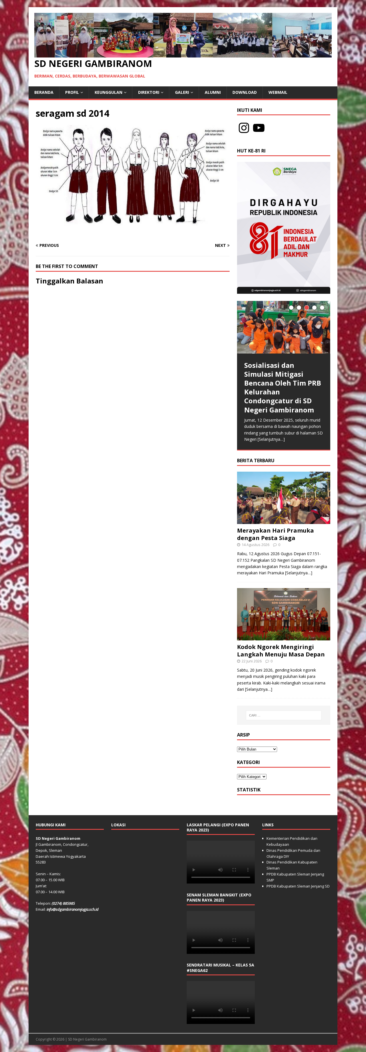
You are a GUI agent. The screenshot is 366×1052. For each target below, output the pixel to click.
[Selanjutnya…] (271, 439)
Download (244, 92)
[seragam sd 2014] (133, 234)
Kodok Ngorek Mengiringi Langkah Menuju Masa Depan (281, 650)
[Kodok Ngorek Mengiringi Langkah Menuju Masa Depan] (283, 637)
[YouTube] (259, 128)
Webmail (277, 92)
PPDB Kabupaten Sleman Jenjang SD (298, 886)
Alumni (213, 92)
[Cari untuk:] (284, 715)
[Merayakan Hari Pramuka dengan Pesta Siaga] (283, 520)
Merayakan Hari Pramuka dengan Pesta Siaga (275, 534)
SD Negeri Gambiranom (87, 1039)
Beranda (43, 92)
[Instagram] (244, 128)
